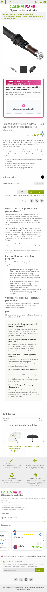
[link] (32, 201)
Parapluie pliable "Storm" (32, 446)
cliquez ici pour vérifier (38, 556)
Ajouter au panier (38, 192)
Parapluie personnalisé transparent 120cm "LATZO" (14, 448)
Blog (11, 2)
